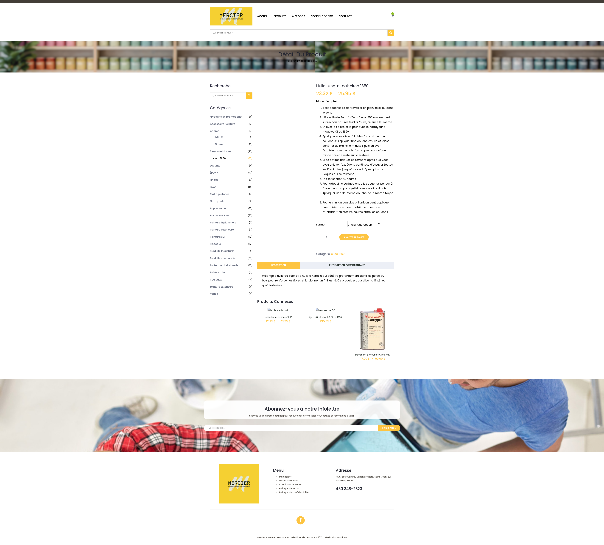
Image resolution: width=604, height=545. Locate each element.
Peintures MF (218, 237)
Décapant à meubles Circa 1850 (372, 354)
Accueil (262, 16)
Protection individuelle (224, 265)
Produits (280, 16)
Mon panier (285, 476)
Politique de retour (289, 488)
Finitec (214, 180)
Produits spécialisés (222, 258)
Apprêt (214, 131)
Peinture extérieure (222, 229)
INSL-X (219, 137)
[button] (392, 16)
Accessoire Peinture (222, 124)
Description (278, 265)
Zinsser (219, 144)
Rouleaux (216, 279)
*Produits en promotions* (226, 117)
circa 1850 (219, 158)
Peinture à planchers (223, 222)
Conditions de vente (290, 484)
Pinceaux (215, 244)
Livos (213, 187)
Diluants (215, 165)
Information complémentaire (347, 265)
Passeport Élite (219, 215)
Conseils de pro (322, 16)
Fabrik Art (342, 537)
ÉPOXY (214, 173)
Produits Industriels (222, 251)
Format (320, 224)
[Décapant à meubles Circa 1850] (373, 310)
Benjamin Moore (220, 151)
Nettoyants (217, 201)
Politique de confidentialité (294, 492)
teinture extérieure (221, 287)
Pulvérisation (218, 272)
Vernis (214, 294)
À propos (298, 16)
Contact (345, 16)
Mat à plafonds (219, 194)
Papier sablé (218, 208)
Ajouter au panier (354, 237)
